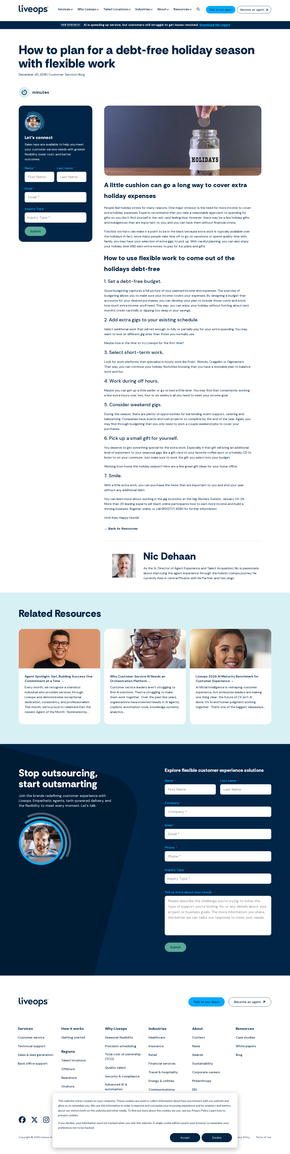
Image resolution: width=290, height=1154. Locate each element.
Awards (197, 1055)
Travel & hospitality (163, 1072)
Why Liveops (116, 1028)
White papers (246, 1046)
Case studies (245, 1037)
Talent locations (73, 1060)
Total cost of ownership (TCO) (123, 1056)
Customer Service (62, 74)
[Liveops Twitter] (34, 1120)
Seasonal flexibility (119, 1037)
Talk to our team (220, 9)
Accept (185, 1137)
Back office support (33, 1063)
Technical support (31, 1046)
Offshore (68, 1069)
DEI (194, 1089)
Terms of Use (263, 1137)
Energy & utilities (161, 1081)
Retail (153, 1055)
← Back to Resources (121, 528)
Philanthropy (201, 1081)
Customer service (31, 1037)
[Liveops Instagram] (46, 1120)
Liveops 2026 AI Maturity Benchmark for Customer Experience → (227, 678)
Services (25, 1028)
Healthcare (157, 1037)
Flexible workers (117, 231)
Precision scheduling (120, 1046)
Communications (162, 1089)
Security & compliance (122, 1076)
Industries (158, 1028)
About (197, 1028)
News (196, 1046)
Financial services (162, 1063)
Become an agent (252, 9)
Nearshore (69, 1078)
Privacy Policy (242, 1137)
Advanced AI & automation (116, 1086)
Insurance (156, 1046)
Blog (81, 74)
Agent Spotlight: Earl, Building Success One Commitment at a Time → (59, 678)
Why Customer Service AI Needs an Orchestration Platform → (137, 678)
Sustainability (202, 1063)
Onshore (67, 1086)
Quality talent (115, 1068)
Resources (245, 1028)
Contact (198, 1037)
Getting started (73, 1037)
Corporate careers (206, 1072)
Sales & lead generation (35, 1055)
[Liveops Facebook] (22, 1120)
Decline (217, 1137)
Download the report (214, 25)
